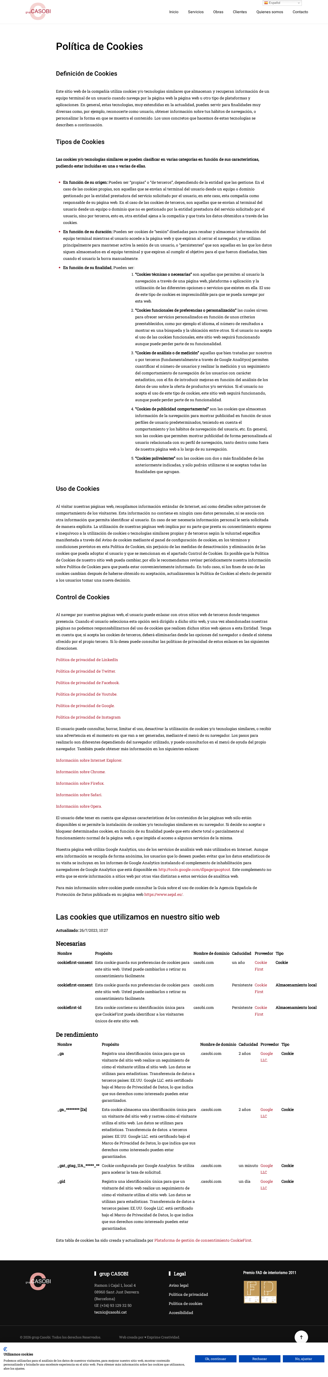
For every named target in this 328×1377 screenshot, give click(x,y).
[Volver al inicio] (38, 12)
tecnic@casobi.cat (110, 1311)
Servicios (196, 12)
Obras (218, 12)
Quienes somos (269, 12)
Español (274, 3)
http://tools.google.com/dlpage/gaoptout (194, 869)
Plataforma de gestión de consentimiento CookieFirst (202, 1240)
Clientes (240, 12)
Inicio (173, 12)
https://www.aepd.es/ (163, 894)
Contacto (300, 12)
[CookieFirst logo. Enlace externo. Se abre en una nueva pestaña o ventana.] (5, 1349)
